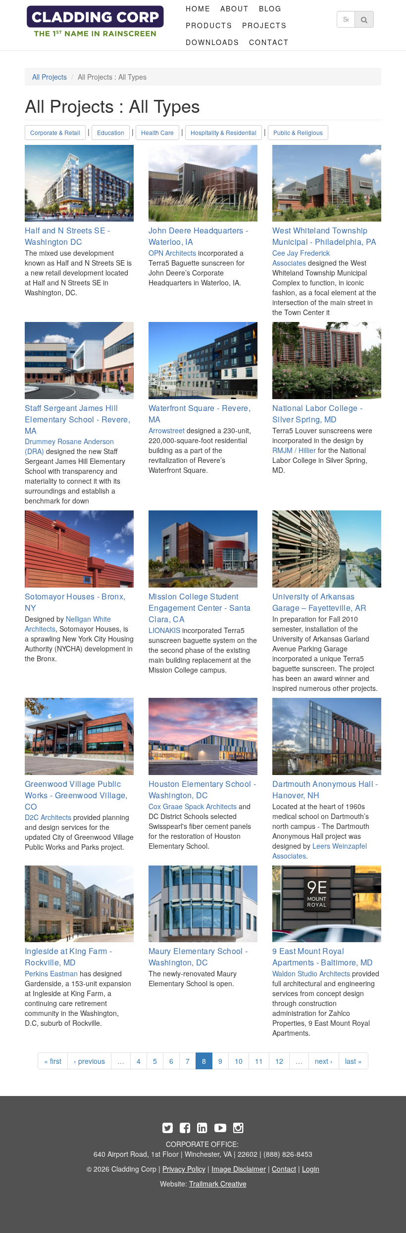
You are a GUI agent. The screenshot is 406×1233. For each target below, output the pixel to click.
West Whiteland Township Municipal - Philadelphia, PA (324, 236)
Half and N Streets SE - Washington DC (67, 236)
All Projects (49, 77)
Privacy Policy (183, 1169)
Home (198, 8)
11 (259, 1061)
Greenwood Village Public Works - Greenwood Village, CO (76, 795)
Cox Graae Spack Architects (193, 806)
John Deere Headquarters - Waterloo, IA (198, 236)
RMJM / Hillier (294, 450)
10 (239, 1061)
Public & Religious (298, 132)
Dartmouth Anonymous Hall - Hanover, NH (325, 789)
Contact (269, 42)
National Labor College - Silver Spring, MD (317, 413)
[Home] (95, 21)
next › (324, 1061)
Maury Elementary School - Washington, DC (198, 956)
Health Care (157, 132)
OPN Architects (172, 253)
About (234, 8)
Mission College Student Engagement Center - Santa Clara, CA (200, 608)
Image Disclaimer (238, 1169)
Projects (264, 25)
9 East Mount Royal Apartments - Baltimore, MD (322, 956)
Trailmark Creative (218, 1183)
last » (353, 1061)
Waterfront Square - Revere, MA (200, 413)
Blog (270, 8)
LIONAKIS (164, 630)
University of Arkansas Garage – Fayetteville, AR (319, 602)
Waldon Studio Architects (311, 973)
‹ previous (89, 1061)
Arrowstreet (167, 430)
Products (209, 25)
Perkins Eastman (51, 973)
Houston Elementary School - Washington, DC (202, 789)
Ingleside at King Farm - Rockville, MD (68, 956)
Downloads (212, 42)
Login (310, 1169)
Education (110, 132)
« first (52, 1061)
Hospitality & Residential (223, 132)
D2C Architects (48, 817)
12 (279, 1061)
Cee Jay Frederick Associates (301, 258)
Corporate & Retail (55, 132)
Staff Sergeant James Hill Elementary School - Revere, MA (77, 419)
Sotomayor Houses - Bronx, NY (75, 602)
